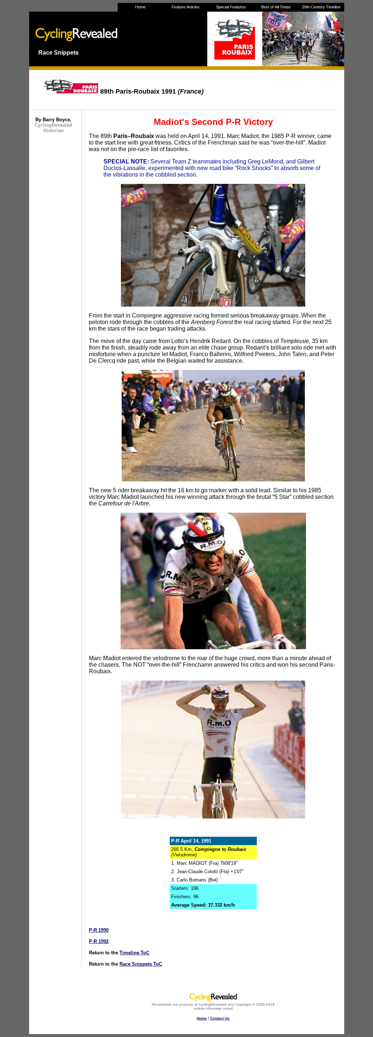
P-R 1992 (99, 941)
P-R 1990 (99, 930)
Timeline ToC (134, 952)
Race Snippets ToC (140, 964)
